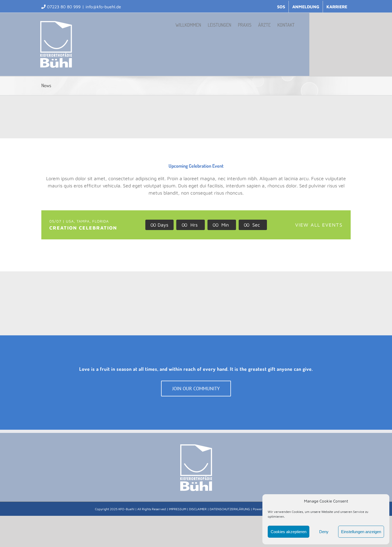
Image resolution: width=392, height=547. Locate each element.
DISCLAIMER (198, 509)
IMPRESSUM (177, 509)
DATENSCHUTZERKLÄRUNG (230, 509)
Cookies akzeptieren (288, 531)
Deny (324, 531)
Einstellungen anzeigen (361, 531)
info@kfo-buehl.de (103, 6)
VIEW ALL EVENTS (319, 225)
